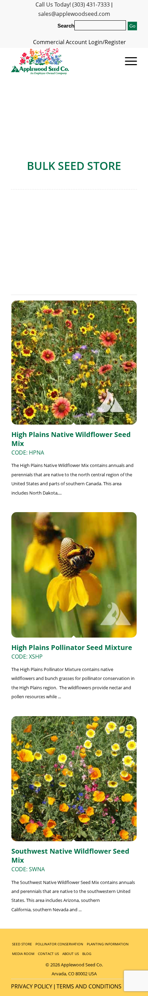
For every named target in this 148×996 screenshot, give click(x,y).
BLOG (86, 953)
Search (65, 26)
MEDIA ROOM (23, 953)
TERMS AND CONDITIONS (88, 986)
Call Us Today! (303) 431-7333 (72, 4)
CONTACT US (48, 953)
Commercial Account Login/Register (79, 42)
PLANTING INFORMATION (108, 944)
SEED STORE (22, 944)
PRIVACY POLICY (31, 986)
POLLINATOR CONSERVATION (59, 944)
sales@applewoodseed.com (74, 14)
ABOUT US (70, 953)
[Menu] (127, 61)
